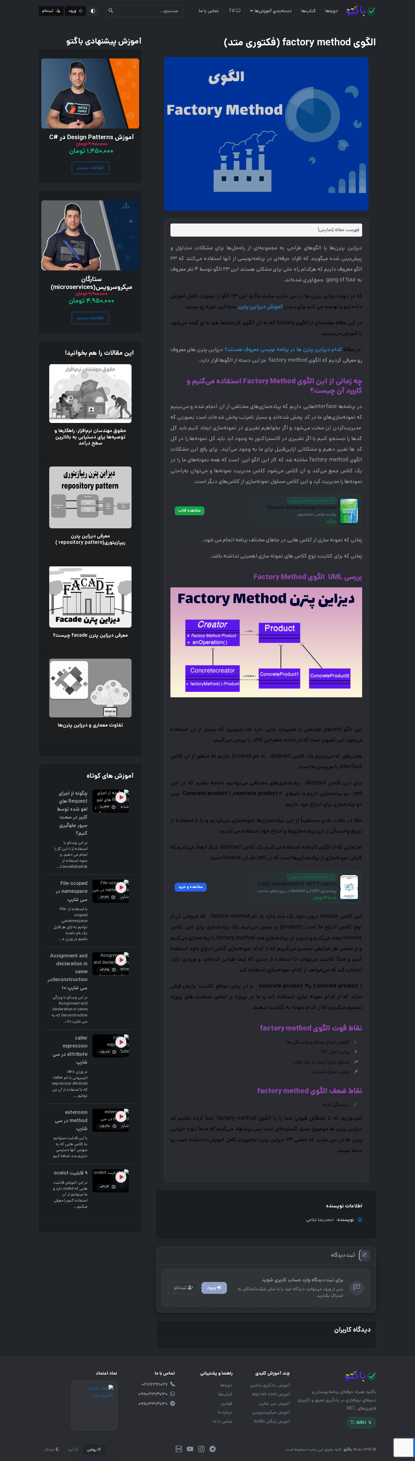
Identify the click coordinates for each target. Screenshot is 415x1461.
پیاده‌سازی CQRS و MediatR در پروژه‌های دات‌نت (297, 890)
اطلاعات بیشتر (90, 167)
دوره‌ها (331, 11)
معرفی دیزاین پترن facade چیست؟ (90, 635)
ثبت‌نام (180, 1288)
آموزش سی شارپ (274, 1403)
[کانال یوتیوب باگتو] (190, 1450)
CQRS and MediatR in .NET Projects (297, 884)
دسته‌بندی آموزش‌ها (273, 11)
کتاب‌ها (308, 11)
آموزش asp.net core (271, 1394)
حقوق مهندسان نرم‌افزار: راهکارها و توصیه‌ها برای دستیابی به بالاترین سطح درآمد (90, 437)
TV (232, 11)
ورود (211, 1288)
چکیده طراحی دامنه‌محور (316, 514)
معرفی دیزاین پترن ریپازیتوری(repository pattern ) (90, 539)
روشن (92, 1449)
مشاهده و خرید (190, 886)
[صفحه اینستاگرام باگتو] (201, 1450)
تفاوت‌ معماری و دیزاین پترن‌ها (90, 725)
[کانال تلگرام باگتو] (212, 1450)
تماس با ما (209, 11)
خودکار (50, 1449)
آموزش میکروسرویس (271, 1412)
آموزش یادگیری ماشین (270, 1385)
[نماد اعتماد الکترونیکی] (94, 1405)
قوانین (226, 1403)
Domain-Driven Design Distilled (302, 508)
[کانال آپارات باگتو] (179, 1450)
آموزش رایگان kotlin (272, 1421)
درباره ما (225, 1412)
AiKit (361, 1423)
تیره (71, 1449)
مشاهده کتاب (189, 510)
